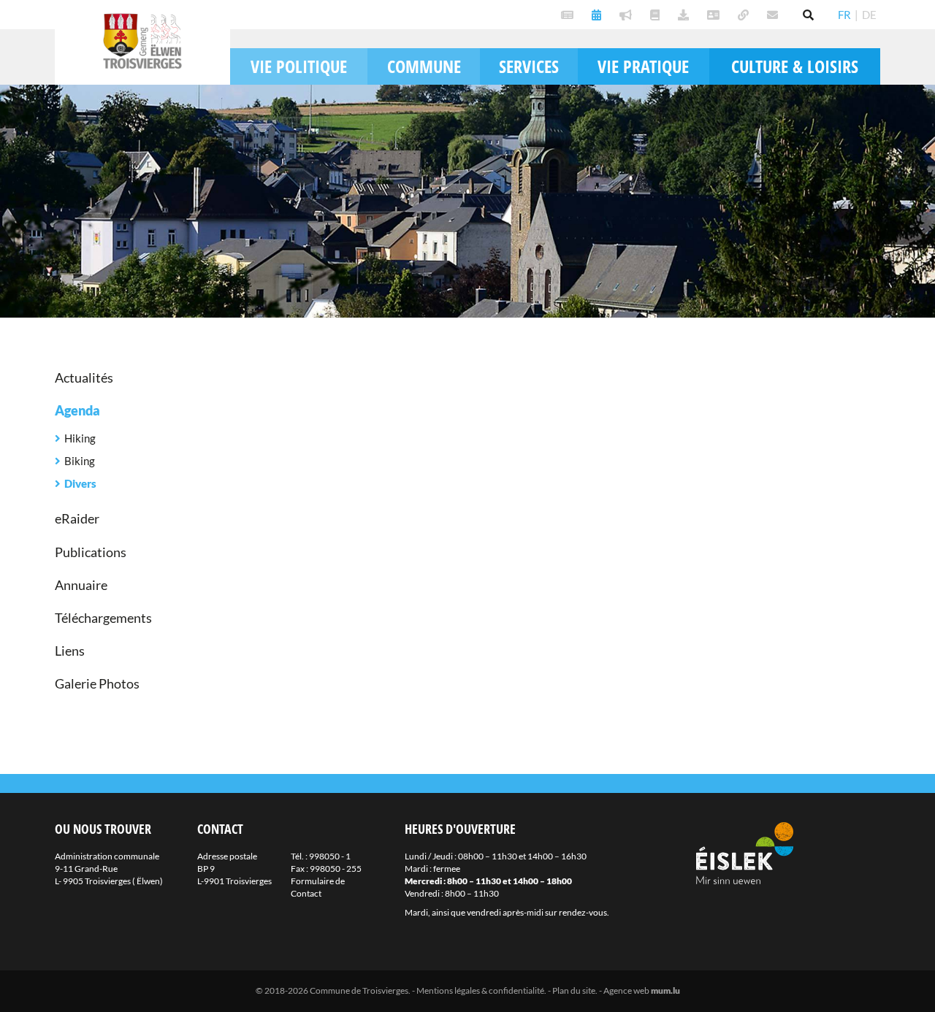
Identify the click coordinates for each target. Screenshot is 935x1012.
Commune (424, 66)
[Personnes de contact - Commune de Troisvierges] (715, 14)
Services (529, 66)
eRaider (77, 518)
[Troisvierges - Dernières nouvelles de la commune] (569, 14)
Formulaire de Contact (318, 887)
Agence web (626, 990)
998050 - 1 (330, 856)
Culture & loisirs (794, 66)
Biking (79, 460)
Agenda (77, 410)
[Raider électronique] (627, 14)
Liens (70, 651)
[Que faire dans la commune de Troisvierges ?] (598, 14)
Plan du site (573, 990)
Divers (80, 483)
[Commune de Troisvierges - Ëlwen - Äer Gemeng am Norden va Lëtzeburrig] (745, 14)
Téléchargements (103, 618)
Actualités (84, 377)
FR (844, 14)
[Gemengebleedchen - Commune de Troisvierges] (657, 14)
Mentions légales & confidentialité (480, 990)
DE (869, 14)
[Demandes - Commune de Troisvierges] (685, 14)
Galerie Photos (97, 683)
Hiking (80, 438)
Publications (90, 552)
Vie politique (299, 66)
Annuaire (81, 585)
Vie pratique (643, 66)
